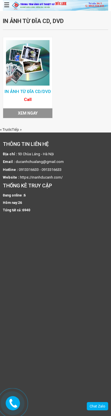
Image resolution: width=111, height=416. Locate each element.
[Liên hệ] (13, 403)
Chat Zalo (97, 406)
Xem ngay (28, 113)
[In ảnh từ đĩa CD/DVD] (28, 63)
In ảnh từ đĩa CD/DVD (28, 91)
